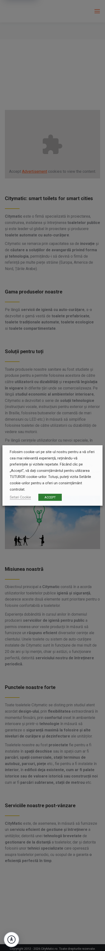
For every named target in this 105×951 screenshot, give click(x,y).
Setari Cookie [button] (20, 497)
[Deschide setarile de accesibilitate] (11, 939)
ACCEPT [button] (50, 497)
